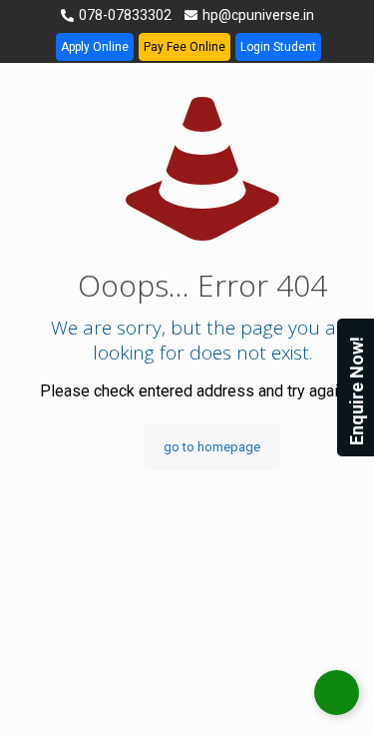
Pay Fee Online (184, 47)
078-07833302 (124, 15)
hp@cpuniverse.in (256, 15)
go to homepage (212, 446)
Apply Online (95, 47)
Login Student (278, 47)
